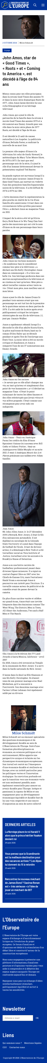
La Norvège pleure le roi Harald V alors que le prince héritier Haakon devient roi (23, 835)
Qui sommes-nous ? (12, 1043)
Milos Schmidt (26, 43)
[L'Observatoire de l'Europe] (15, 5)
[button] (35, 5)
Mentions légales (32, 1043)
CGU (5, 1047)
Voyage (7, 50)
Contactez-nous (17, 1047)
